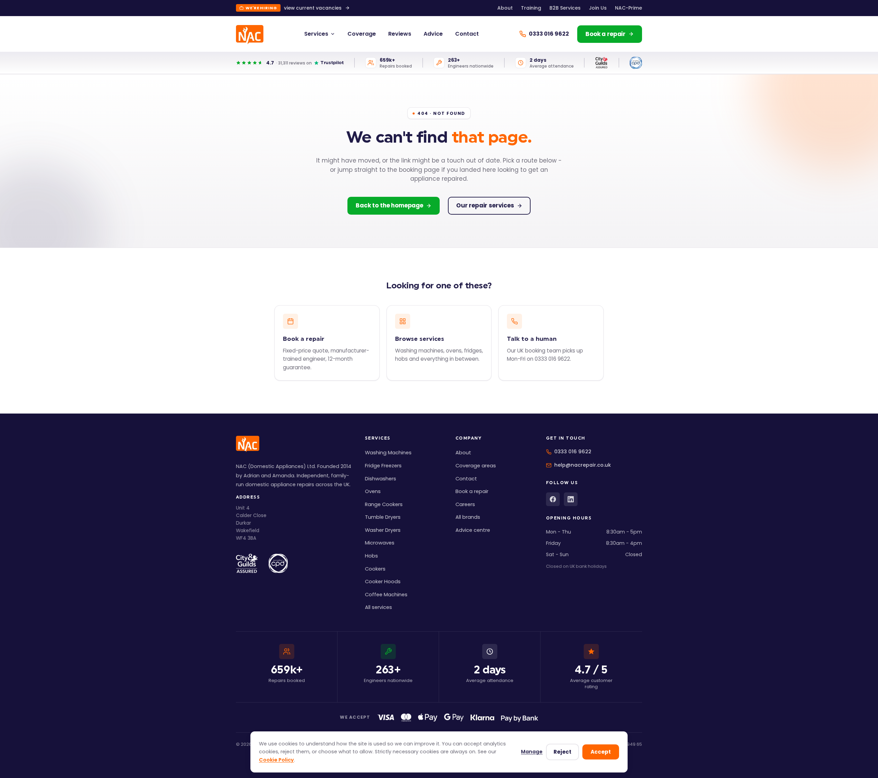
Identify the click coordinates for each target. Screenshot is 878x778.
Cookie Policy (276, 759)
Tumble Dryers (383, 517)
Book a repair (471, 491)
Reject (562, 751)
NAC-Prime (628, 7)
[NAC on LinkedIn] (571, 499)
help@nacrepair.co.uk (582, 465)
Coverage (361, 34)
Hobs (371, 555)
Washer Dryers (383, 530)
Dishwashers (380, 478)
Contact (467, 34)
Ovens (373, 491)
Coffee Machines (386, 594)
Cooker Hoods (383, 581)
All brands (467, 517)
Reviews (399, 34)
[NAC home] (249, 34)
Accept (601, 751)
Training (531, 7)
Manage (532, 751)
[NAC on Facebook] (553, 499)
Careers (465, 504)
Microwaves (379, 542)
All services (378, 607)
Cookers (375, 568)
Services (316, 34)
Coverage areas (475, 465)
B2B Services (565, 7)
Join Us (598, 7)
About (505, 7)
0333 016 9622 (572, 451)
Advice (433, 34)
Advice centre (472, 530)
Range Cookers (384, 504)
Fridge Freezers (383, 465)
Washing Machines (388, 452)
